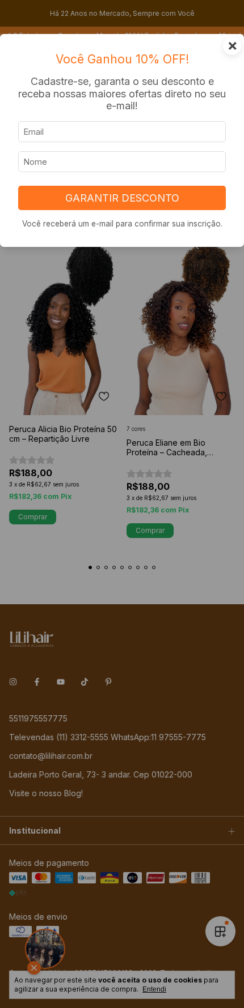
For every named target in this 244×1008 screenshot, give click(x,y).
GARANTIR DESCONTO (122, 198)
